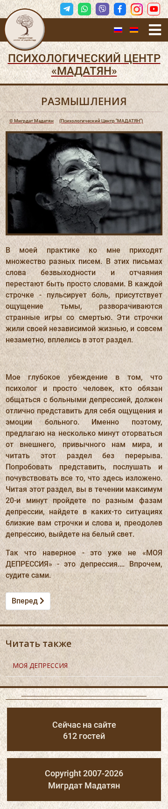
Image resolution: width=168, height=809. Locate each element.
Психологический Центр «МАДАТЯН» (84, 65)
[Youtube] (153, 9)
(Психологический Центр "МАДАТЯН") (76, 120)
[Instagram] (137, 9)
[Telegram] (66, 9)
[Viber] (102, 9)
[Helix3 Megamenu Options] (155, 30)
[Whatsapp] (84, 9)
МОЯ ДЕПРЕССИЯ (40, 665)
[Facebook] (120, 9)
